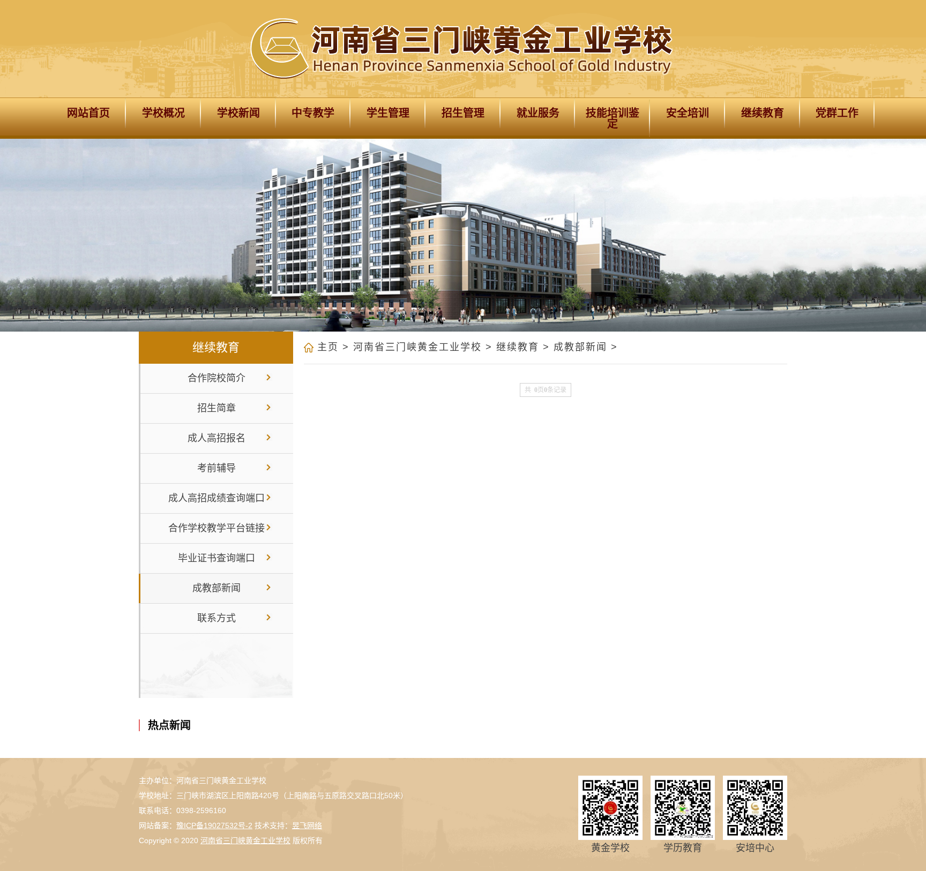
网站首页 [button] (88, 113)
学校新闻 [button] (238, 113)
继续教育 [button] (762, 113)
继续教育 (517, 347)
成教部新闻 (580, 347)
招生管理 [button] (463, 113)
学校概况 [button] (163, 113)
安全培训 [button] (687, 113)
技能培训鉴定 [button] (612, 118)
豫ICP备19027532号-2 (214, 825)
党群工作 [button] (837, 113)
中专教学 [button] (313, 113)
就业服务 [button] (538, 113)
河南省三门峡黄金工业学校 (417, 347)
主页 (328, 347)
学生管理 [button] (388, 113)
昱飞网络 (307, 825)
